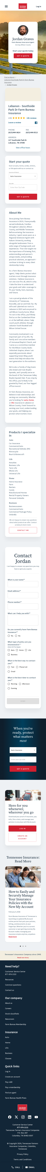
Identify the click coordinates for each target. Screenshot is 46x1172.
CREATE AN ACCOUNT (22, 837)
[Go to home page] (23, 8)
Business (8, 1053)
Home (7, 1042)
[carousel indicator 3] (25, 946)
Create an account (12, 1076)
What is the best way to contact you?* (21, 662)
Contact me (23, 530)
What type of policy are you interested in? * (19, 643)
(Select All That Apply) (14, 647)
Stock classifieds (12, 1013)
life (12, 403)
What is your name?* (16, 579)
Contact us (9, 990)
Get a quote (23, 56)
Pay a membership (12, 1087)
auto (26, 400)
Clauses (8, 1058)
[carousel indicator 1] (20, 946)
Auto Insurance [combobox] (15, 176)
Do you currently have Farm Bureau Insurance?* (22, 630)
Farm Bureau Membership (15, 1024)
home (31, 400)
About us (8, 1003)
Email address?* (14, 591)
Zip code (11, 183)
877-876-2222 (10, 974)
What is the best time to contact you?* (22, 679)
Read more (13, 937)
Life (6, 1048)
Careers (8, 1008)
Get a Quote (23, 769)
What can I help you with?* (19, 613)
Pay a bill (8, 1082)
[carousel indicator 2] (23, 946)
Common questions (13, 985)
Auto (7, 1037)
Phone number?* (15, 602)
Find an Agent (9, 77)
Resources (9, 979)
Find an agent (10, 1092)
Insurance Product (14, 172)
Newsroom (9, 1019)
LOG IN (22, 828)
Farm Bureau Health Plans (15, 1098)
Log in (38, 6)
